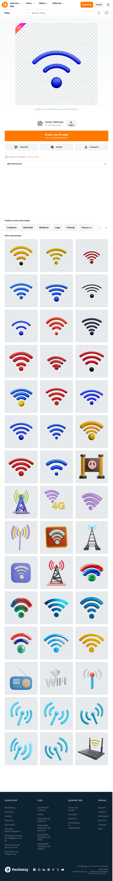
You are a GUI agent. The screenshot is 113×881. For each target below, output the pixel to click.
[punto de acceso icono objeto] (21, 537)
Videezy (8, 816)
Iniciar (99, 4)
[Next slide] (101, 227)
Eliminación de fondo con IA (12, 846)
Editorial (57, 3)
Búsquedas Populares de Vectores (43, 828)
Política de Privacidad (97, 873)
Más (12, 6)
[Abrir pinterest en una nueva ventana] (48, 870)
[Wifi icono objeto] (91, 502)
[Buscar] (98, 13)
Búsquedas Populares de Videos (43, 846)
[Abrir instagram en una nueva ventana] (39, 870)
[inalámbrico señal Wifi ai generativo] (21, 255)
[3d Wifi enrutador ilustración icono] (91, 748)
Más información (14, 163)
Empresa (9, 820)
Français (100, 824)
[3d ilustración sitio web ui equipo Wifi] (21, 572)
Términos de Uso (98, 871)
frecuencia (86, 227)
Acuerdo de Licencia (42, 808)
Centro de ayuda (71, 808)
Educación (10, 824)
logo (57, 227)
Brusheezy (10, 807)
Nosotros (71, 818)
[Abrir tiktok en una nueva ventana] (53, 870)
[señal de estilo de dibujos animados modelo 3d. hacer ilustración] (91, 678)
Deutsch (100, 820)
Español (100, 811)
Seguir (71, 125)
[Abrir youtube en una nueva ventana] (63, 870)
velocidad (28, 227)
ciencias (71, 227)
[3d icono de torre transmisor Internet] (91, 537)
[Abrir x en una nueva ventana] (58, 870)
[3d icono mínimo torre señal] (56, 572)
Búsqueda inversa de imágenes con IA (14, 838)
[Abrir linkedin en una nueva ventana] (44, 870)
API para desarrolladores (12, 830)
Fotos (29, 3)
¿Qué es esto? (33, 157)
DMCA (40, 814)
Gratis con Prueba (56, 136)
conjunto (11, 227)
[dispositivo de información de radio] (21, 678)
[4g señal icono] (56, 502)
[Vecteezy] (5, 5)
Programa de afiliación (43, 819)
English (99, 807)
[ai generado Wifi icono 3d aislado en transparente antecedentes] (56, 607)
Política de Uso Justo (95, 875)
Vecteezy (9, 811)
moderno (44, 227)
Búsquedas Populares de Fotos (43, 837)
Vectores (14, 3)
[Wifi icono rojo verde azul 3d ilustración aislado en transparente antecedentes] (91, 572)
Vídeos (42, 3)
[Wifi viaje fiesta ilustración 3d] (56, 537)
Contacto (71, 814)
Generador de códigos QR (11, 852)
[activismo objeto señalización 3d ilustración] (91, 466)
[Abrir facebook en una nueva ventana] (34, 870)
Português (101, 816)
